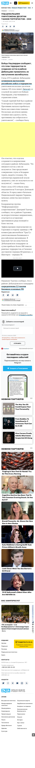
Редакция (4, 646)
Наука (3, 720)
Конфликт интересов (24, 706)
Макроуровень (6, 708)
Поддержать (25, 3)
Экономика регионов (8, 717)
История (20, 720)
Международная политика (6, 704)
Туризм (19, 725)
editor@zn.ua (5, 675)
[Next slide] (32, 8)
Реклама (4, 649)
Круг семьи (20, 723)
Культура (4, 731)
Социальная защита (23, 700)
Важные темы (6, 8)
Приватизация (6, 714)
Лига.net (26, 89)
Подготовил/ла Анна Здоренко (13, 305)
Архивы (3, 643)
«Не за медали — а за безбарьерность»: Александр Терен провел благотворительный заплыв (15, 627)
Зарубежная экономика (24, 703)
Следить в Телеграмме (19, 368)
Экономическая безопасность (22, 710)
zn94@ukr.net (25, 670)
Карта (3, 655)
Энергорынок (5, 711)
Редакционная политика (9, 652)
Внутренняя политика (8, 700)
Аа (15, 3)
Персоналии (21, 714)
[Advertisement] (17, 139)
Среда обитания (6, 725)
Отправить (17, 343)
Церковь (4, 728)
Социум (19, 717)
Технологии (5, 722)
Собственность (22, 728)
